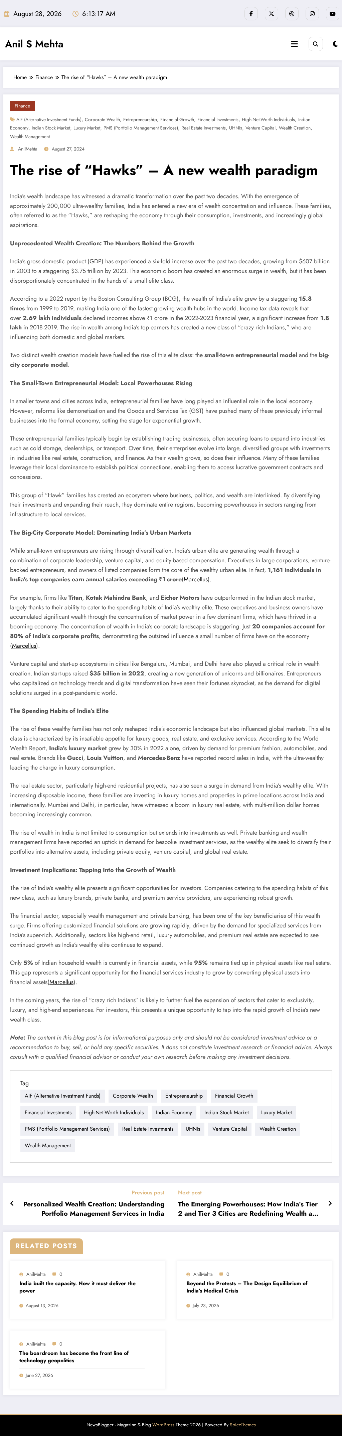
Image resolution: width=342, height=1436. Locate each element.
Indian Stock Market (51, 127)
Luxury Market (86, 127)
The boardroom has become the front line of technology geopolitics (74, 1357)
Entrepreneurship (140, 119)
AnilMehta (27, 149)
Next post (190, 1192)
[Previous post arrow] (12, 1203)
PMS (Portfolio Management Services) (141, 127)
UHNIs (235, 127)
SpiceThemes (243, 1424)
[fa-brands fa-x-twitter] (271, 13)
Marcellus (196, 579)
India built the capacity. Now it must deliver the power (77, 1287)
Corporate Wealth (102, 119)
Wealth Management (30, 136)
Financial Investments (217, 119)
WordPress (163, 1424)
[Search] (316, 44)
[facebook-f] (251, 13)
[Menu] (294, 44)
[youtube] (332, 13)
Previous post (148, 1192)
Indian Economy (174, 1112)
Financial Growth (177, 119)
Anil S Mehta (34, 44)
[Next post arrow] (330, 1203)
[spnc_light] (335, 44)
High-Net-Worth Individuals (268, 119)
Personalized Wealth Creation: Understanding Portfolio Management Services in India (93, 1209)
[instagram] (312, 13)
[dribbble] (292, 13)
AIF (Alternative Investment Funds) (48, 119)
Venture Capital (260, 127)
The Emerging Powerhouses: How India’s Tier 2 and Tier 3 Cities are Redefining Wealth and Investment (249, 1209)
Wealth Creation (295, 127)
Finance (22, 105)
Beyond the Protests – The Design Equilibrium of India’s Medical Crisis (247, 1287)
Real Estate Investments (203, 127)
